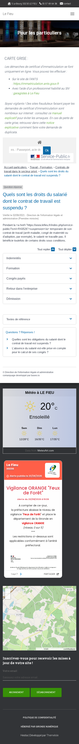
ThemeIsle (52, 735)
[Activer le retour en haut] (71, 736)
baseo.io (35, 375)
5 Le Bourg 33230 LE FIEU (24, 3)
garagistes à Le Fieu (26, 93)
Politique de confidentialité (39, 717)
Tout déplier (65, 249)
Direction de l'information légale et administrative (29, 372)
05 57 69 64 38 (49, 3)
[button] (39, 258)
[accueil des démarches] (39, 142)
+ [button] (8, 590)
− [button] (8, 596)
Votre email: (10, 670)
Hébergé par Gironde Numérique (39, 726)
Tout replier (44, 249)
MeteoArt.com (45, 450)
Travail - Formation (41, 167)
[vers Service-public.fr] (50, 157)
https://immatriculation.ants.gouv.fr (36, 83)
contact (67, 3)
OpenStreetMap (56, 648)
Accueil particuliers (15, 167)
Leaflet (40, 648)
